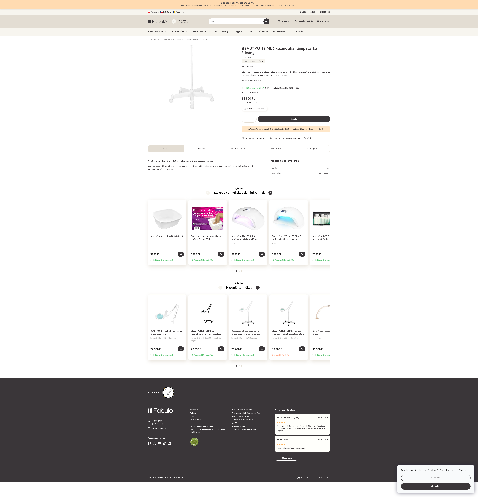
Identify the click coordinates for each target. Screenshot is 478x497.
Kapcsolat (194, 410)
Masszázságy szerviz (240, 416)
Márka (192, 423)
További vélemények (286, 458)
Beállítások (435, 478)
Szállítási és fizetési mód (242, 410)
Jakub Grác (326, 478)
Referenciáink (195, 420)
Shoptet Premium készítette (311, 478)
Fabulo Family (255, 129)
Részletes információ (250, 81)
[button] (167, 257)
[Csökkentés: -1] (244, 119)
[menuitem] (157, 32)
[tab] (236, 271)
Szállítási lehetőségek (253, 92)
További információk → (287, 5)
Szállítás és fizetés (239, 148)
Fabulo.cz (167, 12)
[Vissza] (270, 193)
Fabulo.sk (155, 12)
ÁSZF (234, 423)
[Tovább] (208, 193)
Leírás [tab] (166, 148)
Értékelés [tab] (202, 148)
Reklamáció (275, 148)
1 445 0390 (182, 20)
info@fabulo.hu (159, 428)
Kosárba (294, 119)
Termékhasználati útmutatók (244, 430)
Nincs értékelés (258, 61)
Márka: (249, 66)
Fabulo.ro (180, 12)
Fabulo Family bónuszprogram (202, 426)
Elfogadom (435, 486)
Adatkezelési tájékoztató (242, 420)
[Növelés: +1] (253, 119)
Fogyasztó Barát (239, 426)
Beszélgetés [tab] (312, 148)
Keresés (266, 21)
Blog (192, 416)
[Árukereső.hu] (194, 442)
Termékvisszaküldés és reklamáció (246, 413)
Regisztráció (324, 12)
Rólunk (193, 413)
